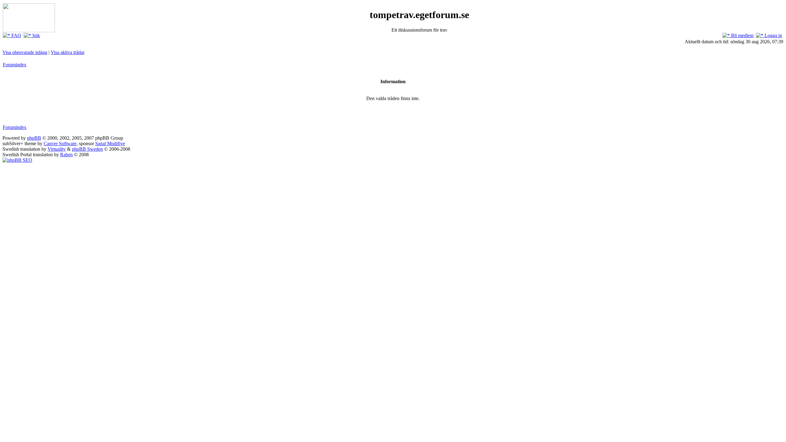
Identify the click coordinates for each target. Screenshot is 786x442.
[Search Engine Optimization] (17, 160)
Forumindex (14, 64)
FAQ (15, 35)
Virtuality (57, 149)
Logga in (772, 35)
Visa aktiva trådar (67, 52)
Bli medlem (741, 35)
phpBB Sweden (87, 149)
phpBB (34, 138)
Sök (35, 35)
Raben (66, 154)
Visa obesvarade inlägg (24, 52)
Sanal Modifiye (110, 143)
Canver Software (60, 143)
